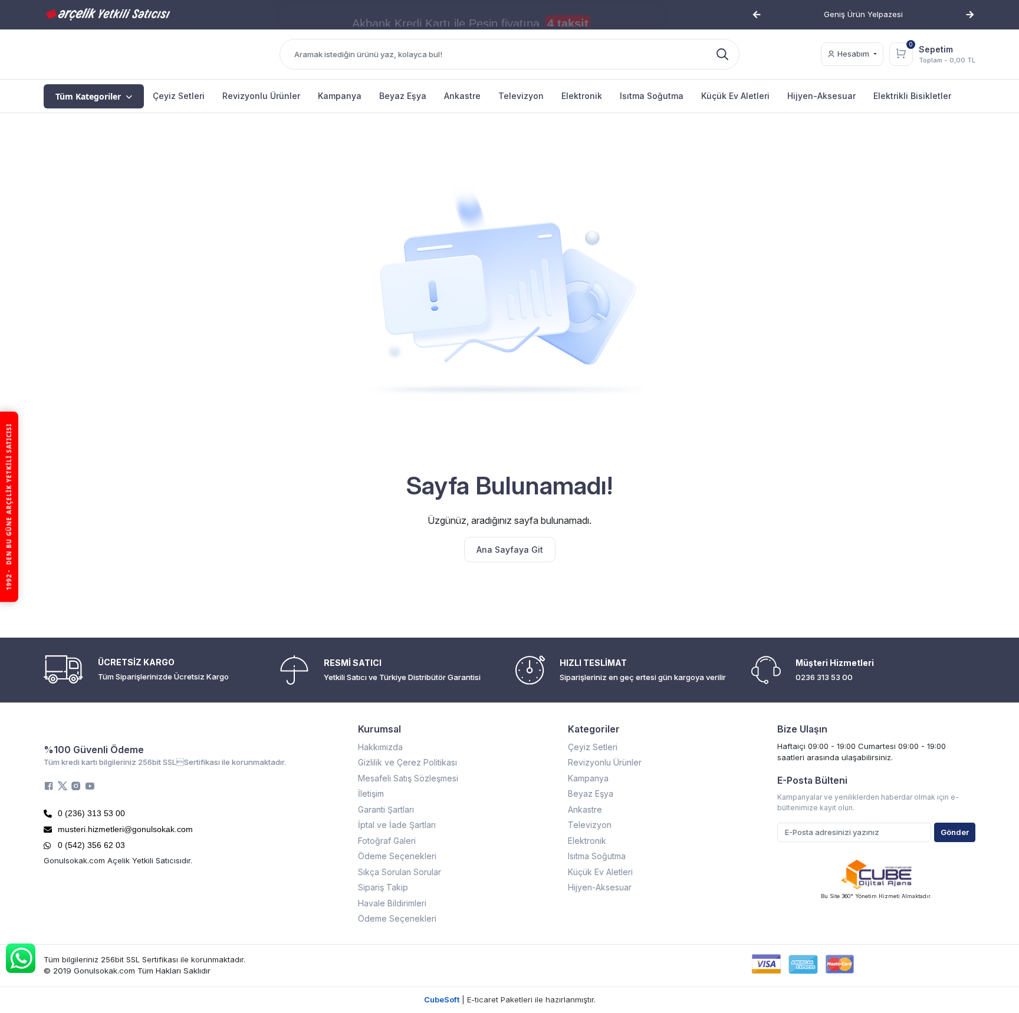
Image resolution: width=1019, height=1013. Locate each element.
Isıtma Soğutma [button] (651, 96)
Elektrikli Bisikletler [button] (912, 96)
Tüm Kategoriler (88, 96)
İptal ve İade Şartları (397, 825)
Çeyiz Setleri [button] (179, 96)
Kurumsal (379, 729)
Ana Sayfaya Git (509, 550)
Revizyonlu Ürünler (605, 762)
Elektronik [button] (581, 96)
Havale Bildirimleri (392, 903)
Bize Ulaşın (802, 729)
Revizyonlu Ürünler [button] (261, 96)
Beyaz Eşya (590, 793)
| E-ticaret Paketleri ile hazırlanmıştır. (510, 999)
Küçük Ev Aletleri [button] (735, 96)
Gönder (955, 832)
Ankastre (585, 809)
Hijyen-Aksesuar (600, 887)
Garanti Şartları (386, 809)
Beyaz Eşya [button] (402, 96)
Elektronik (587, 841)
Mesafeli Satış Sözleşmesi (408, 778)
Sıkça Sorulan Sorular (399, 872)
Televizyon (590, 825)
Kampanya (588, 778)
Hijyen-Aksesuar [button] (821, 96)
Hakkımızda (380, 747)
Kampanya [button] (339, 96)
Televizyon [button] (521, 96)
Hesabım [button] (853, 53)
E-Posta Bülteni (812, 780)
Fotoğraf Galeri (387, 841)
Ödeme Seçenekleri (397, 856)
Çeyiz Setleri (592, 747)
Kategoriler (594, 729)
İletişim (371, 793)
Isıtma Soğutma (597, 856)
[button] (756, 14)
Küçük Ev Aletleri (600, 872)
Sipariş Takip (383, 887)
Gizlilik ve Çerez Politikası (407, 762)
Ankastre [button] (462, 96)
